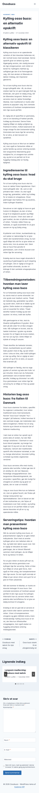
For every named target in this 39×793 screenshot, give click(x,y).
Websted (7, 760)
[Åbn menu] (35, 3)
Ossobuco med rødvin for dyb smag (8, 643)
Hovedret (6, 14)
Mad (13, 14)
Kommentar (8, 707)
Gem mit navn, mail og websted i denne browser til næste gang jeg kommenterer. (20, 766)
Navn (7, 740)
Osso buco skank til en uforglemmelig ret (29, 643)
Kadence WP (19, 787)
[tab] (15, 683)
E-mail (7, 750)
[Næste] (33, 674)
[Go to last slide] (5, 674)
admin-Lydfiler (9, 33)
